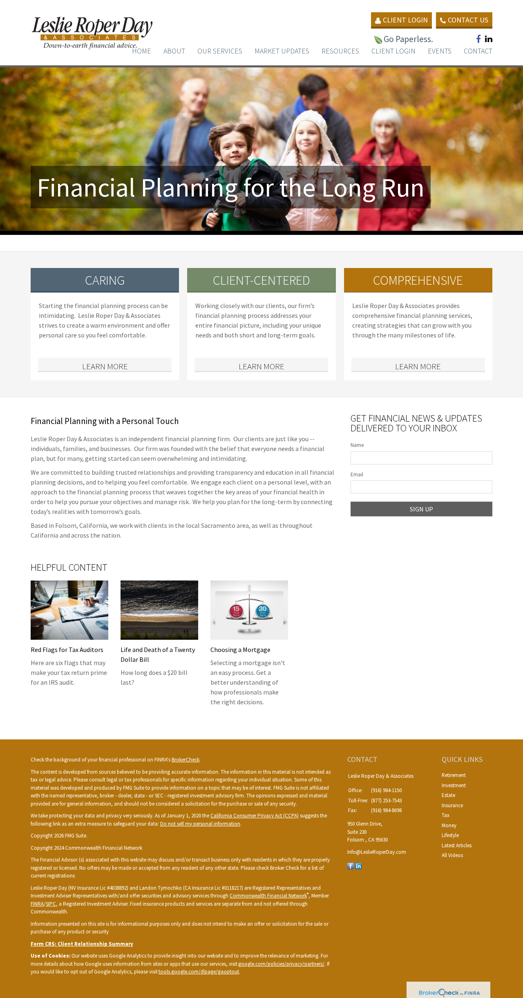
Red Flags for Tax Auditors (67, 649)
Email (357, 474)
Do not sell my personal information (200, 823)
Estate (448, 795)
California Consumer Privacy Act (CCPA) (254, 815)
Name (357, 445)
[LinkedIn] (358, 865)
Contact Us (468, 20)
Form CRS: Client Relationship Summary (82, 943)
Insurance (452, 805)
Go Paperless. (408, 39)
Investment (454, 785)
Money (449, 825)
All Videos (452, 855)
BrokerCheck (185, 759)
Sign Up (421, 509)
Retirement (454, 775)
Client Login (405, 20)
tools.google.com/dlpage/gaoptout (199, 971)
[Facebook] (350, 865)
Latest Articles (457, 845)
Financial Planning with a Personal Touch (105, 420)
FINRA (37, 903)
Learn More (105, 366)
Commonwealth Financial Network (268, 895)
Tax (445, 815)
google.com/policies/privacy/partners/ (281, 963)
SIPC (51, 903)
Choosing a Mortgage (240, 649)
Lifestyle (450, 835)
